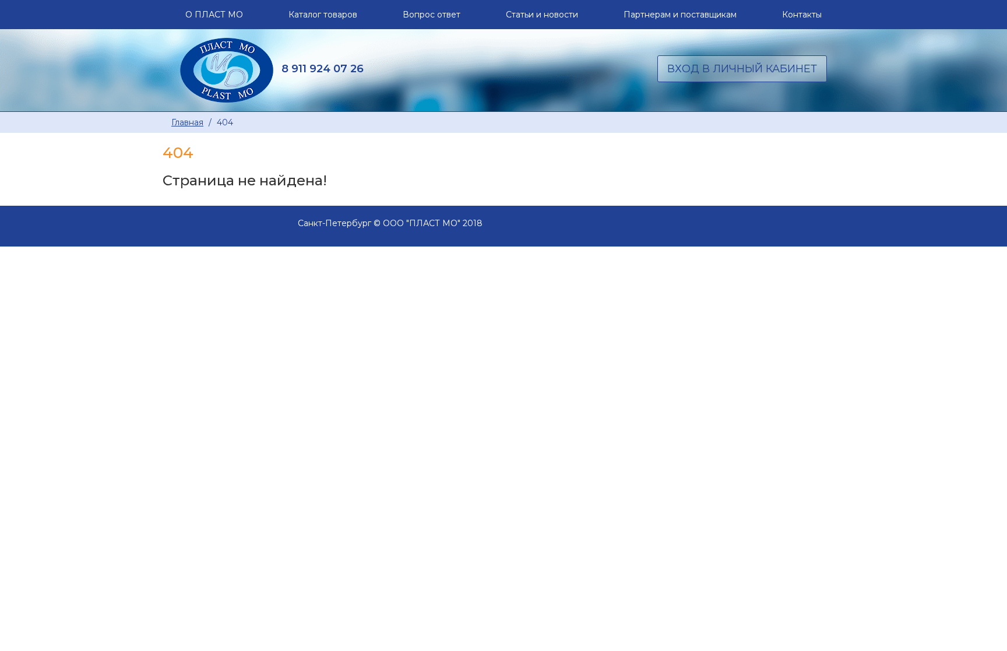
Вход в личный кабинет (742, 68)
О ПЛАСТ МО (214, 14)
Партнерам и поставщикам (680, 14)
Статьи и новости (542, 14)
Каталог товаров (322, 14)
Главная (187, 122)
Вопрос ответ (431, 14)
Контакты (802, 14)
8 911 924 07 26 (322, 68)
